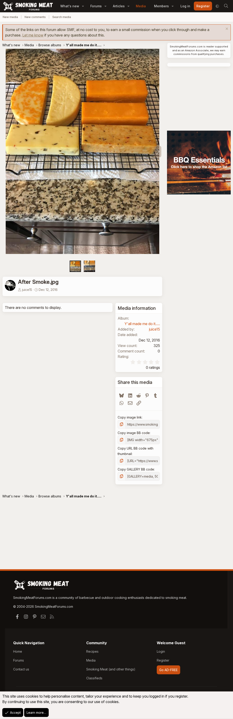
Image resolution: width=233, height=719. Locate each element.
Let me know (32, 35)
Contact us (21, 669)
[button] (83, 6)
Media (141, 6)
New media (10, 17)
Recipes (92, 651)
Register (163, 660)
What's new (69, 6)
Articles (119, 6)
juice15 (27, 290)
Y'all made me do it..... (142, 323)
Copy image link (130, 417)
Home (17, 651)
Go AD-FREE (168, 670)
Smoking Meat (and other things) (110, 669)
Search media (61, 17)
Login (161, 651)
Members (161, 6)
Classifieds (94, 678)
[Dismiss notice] (226, 29)
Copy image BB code (134, 433)
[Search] (226, 6)
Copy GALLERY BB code (136, 469)
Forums (96, 6)
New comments (35, 17)
